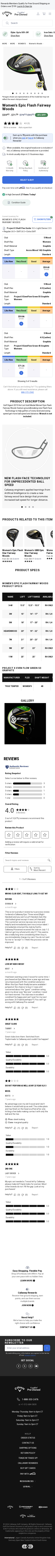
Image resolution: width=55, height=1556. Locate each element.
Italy (48, 1538)
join (24, 138)
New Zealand (26, 1540)
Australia (30, 1538)
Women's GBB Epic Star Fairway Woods (34, 553)
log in (30, 138)
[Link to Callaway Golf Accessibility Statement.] (27, 1546)
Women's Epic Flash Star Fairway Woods (12, 553)
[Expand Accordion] (35, 1481)
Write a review (10, 127)
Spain (18, 1540)
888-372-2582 (27, 392)
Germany (12, 1540)
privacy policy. (30, 1355)
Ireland (34, 1540)
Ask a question (25, 127)
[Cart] (44, 14)
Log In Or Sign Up (24, 6)
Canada (23, 1538)
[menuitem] (38, 14)
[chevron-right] (47, 1348)
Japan (17, 1538)
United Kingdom (40, 1538)
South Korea (42, 1540)
